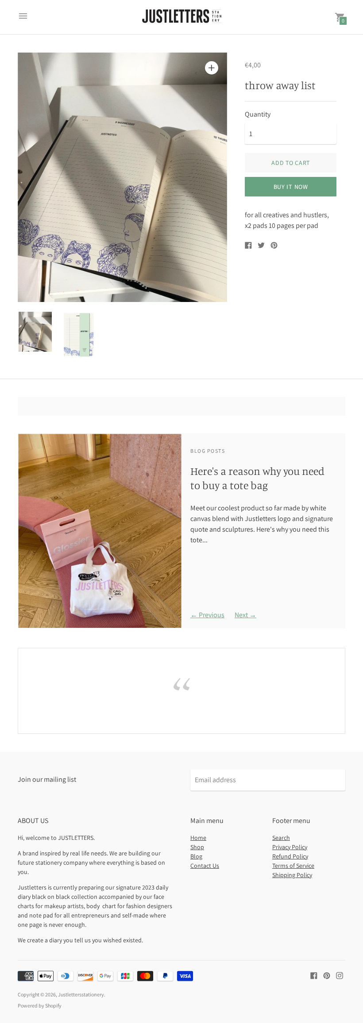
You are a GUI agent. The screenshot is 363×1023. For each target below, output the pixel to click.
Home (198, 838)
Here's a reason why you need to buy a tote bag (257, 477)
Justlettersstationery (81, 994)
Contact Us (204, 866)
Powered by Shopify (40, 1005)
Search (281, 838)
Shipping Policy (292, 875)
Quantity (257, 114)
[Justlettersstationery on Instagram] (339, 975)
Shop (197, 847)
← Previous (207, 614)
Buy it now (291, 187)
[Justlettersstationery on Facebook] (313, 975)
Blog (196, 856)
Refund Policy (290, 856)
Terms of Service (293, 866)
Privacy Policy (289, 847)
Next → (245, 614)
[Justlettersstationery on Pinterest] (326, 975)
